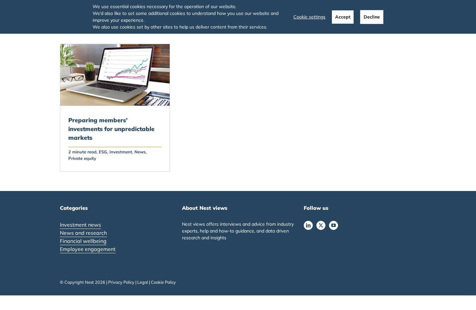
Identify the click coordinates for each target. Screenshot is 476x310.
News (140, 151)
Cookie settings (309, 17)
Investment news (80, 224)
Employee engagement (88, 249)
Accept (342, 17)
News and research (83, 233)
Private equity (82, 158)
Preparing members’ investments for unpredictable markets (111, 128)
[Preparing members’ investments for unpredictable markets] (115, 75)
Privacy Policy (121, 282)
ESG (103, 151)
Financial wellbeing (83, 241)
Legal (142, 282)
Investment (120, 151)
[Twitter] (320, 225)
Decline (372, 17)
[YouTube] (333, 225)
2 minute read (82, 151)
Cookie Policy (163, 282)
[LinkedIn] (308, 225)
